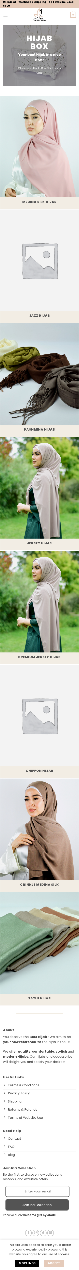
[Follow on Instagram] (35, 1233)
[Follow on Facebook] (28, 1233)
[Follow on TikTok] (43, 1233)
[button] (5, 15)
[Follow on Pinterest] (50, 1233)
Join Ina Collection (37, 1205)
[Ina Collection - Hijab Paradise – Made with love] (39, 15)
